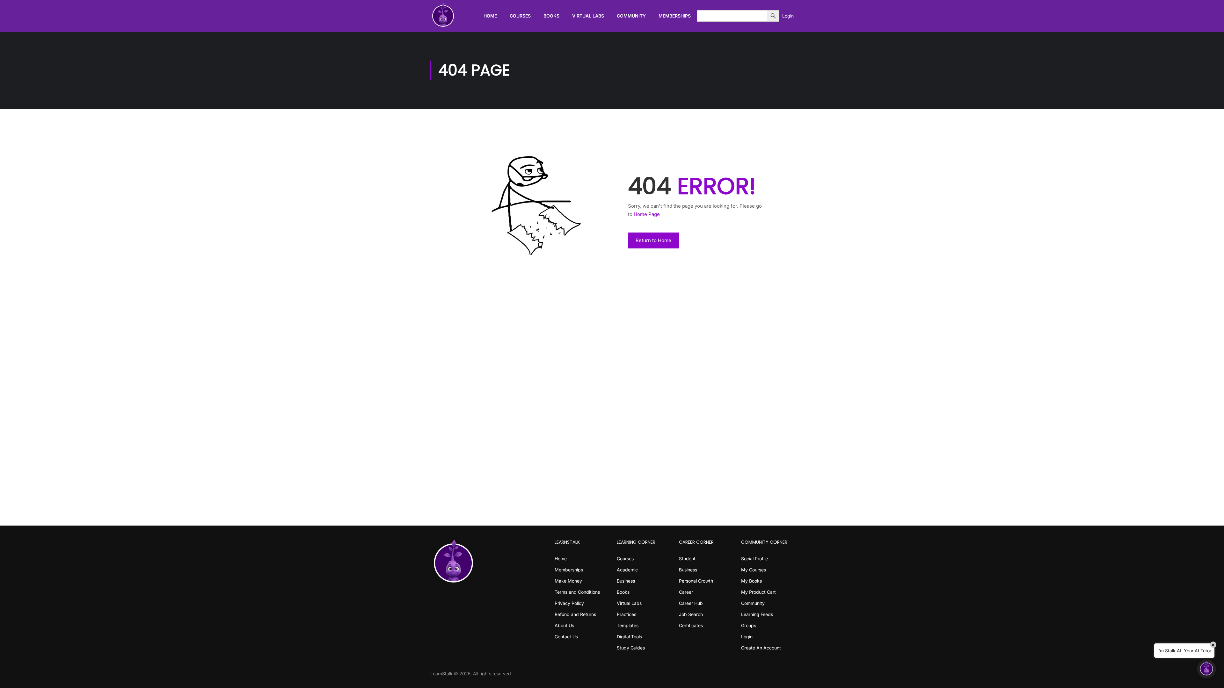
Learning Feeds (757, 614)
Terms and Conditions (577, 592)
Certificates (691, 625)
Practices (626, 614)
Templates (627, 625)
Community (631, 15)
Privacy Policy (569, 603)
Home (490, 15)
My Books (751, 581)
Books (551, 15)
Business (626, 581)
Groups (748, 625)
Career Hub (691, 603)
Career (686, 592)
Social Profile (754, 558)
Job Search (691, 614)
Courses (520, 15)
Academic (627, 569)
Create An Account (761, 647)
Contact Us (566, 636)
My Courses (753, 569)
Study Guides (631, 647)
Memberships (675, 15)
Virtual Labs (588, 15)
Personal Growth (696, 581)
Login (788, 15)
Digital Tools (629, 636)
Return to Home (653, 240)
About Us (564, 625)
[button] (1206, 668)
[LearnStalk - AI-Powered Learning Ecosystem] (443, 16)
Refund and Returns (575, 614)
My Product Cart (758, 592)
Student (687, 558)
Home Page (647, 214)
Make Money (568, 581)
